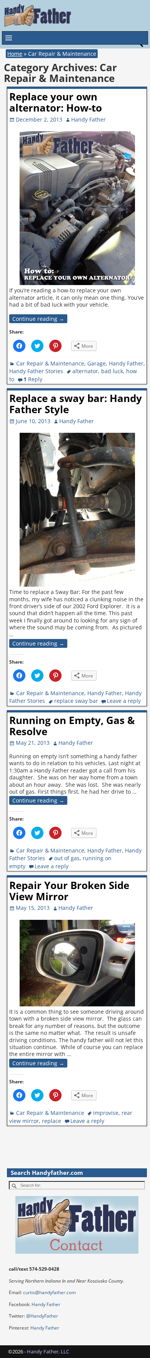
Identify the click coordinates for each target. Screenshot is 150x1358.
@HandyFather (42, 1316)
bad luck (112, 371)
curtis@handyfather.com (49, 1292)
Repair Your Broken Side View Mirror (69, 890)
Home (14, 53)
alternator (85, 371)
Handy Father (126, 363)
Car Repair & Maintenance (50, 363)
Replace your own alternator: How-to (55, 102)
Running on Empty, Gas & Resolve (72, 725)
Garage (96, 363)
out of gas (67, 858)
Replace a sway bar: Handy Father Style (75, 403)
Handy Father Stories (36, 371)
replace (51, 1120)
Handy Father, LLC (48, 1351)
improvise (105, 1112)
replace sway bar (76, 700)
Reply (32, 379)
